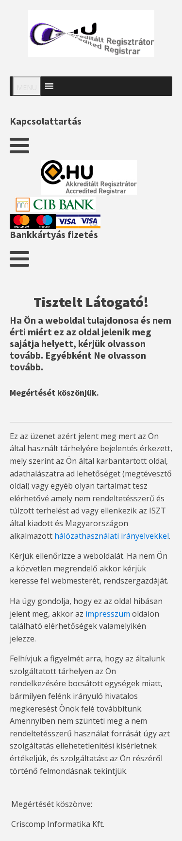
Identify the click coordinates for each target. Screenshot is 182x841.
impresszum (107, 613)
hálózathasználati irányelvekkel (111, 535)
